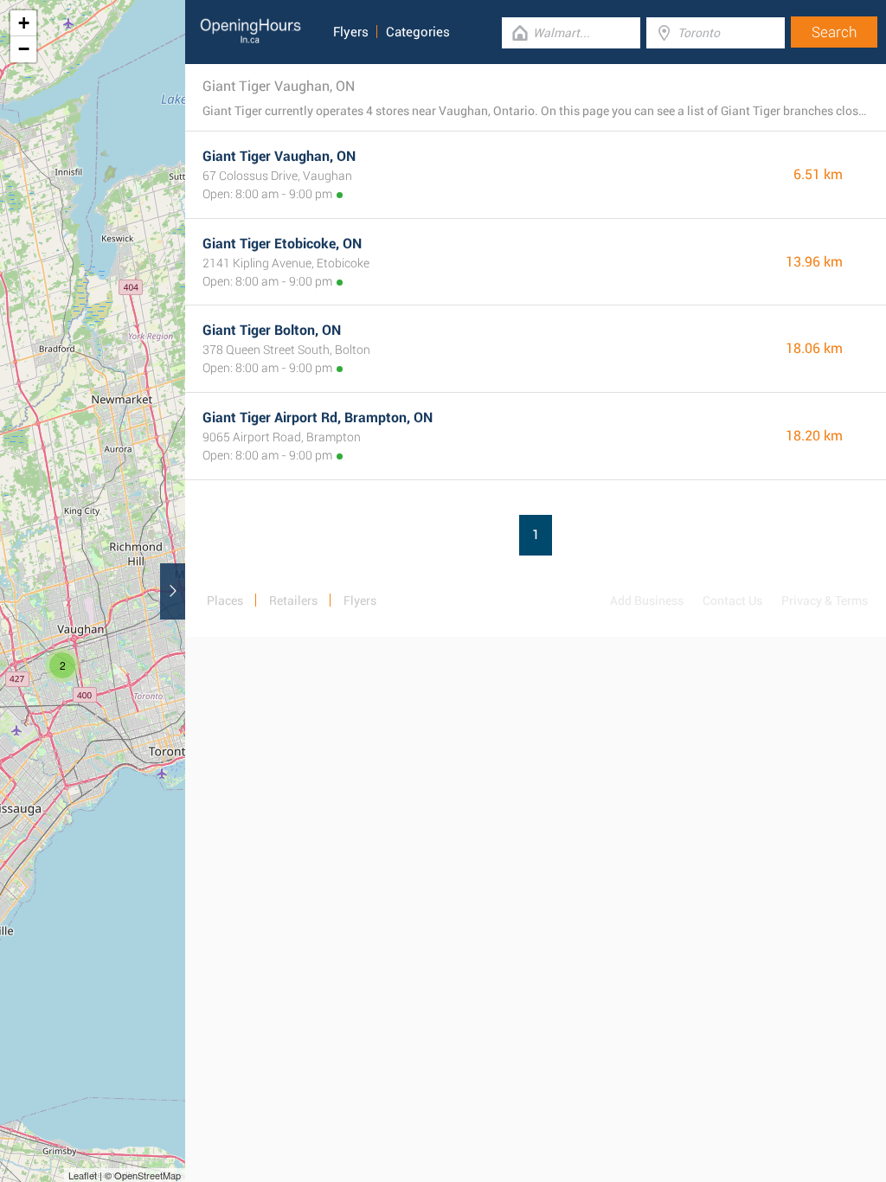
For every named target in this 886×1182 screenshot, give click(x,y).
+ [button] (23, 23)
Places (225, 600)
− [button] (23, 49)
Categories (418, 32)
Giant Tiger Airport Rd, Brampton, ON (317, 417)
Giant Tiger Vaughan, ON (279, 156)
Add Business (647, 600)
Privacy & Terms (824, 600)
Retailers (293, 600)
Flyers (351, 32)
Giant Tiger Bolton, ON (271, 330)
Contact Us (732, 600)
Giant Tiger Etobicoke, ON (282, 243)
